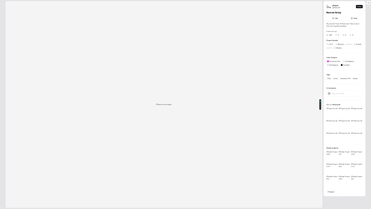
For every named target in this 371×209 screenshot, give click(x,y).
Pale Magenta (333, 65)
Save (355, 18)
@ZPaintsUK (336, 7)
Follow (359, 6)
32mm (329, 78)
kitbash (355, 78)
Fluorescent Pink (334, 61)
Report (332, 192)
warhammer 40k (345, 78)
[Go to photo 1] (320, 101)
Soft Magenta (349, 61)
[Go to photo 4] (320, 105)
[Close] (368, 2)
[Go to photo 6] (320, 108)
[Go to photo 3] (320, 104)
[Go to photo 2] (320, 103)
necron (335, 78)
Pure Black (346, 65)
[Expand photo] (164, 101)
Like (336, 18)
